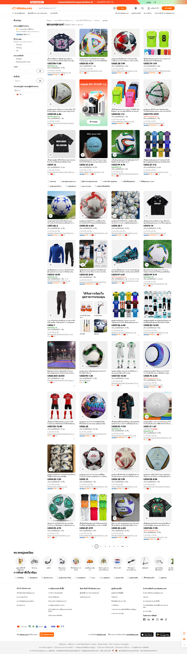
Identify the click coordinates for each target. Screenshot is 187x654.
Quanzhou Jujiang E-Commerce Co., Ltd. (125, 281)
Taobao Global (102, 644)
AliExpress (62, 644)
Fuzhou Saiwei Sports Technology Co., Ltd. (93, 233)
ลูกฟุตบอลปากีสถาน (55, 186)
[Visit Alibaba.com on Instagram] (157, 619)
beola (93, 578)
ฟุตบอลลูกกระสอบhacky (69, 181)
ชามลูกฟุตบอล (81, 578)
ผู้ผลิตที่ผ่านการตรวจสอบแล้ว (89, 593)
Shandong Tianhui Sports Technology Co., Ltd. (61, 380)
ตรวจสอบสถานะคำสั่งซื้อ (151, 601)
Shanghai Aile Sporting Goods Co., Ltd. (60, 334)
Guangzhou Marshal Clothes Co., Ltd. (155, 332)
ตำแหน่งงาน (21, 605)
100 (122, 546)
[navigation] (29, 283)
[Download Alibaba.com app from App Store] (147, 634)
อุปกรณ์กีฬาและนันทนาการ (64, 20)
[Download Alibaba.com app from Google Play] (163, 634)
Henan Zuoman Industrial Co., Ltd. (90, 71)
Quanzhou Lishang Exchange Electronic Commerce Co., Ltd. (93, 282)
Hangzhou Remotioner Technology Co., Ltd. (61, 233)
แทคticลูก (53, 181)
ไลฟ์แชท (114, 597)
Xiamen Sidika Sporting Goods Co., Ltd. (124, 71)
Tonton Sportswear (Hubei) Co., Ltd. (59, 72)
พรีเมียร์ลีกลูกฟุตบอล (129, 181)
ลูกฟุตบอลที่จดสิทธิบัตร (103, 186)
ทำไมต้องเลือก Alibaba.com (26, 593)
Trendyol (116, 644)
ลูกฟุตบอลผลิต (134, 578)
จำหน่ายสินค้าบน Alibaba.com (153, 593)
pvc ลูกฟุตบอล (105, 578)
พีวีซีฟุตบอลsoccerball (147, 181)
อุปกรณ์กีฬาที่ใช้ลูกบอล (83, 20)
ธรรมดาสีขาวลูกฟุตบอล (110, 181)
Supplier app (101, 634)
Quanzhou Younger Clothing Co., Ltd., (155, 172)
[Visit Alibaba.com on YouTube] (161, 619)
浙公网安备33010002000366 (129, 651)
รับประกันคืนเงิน (53, 597)
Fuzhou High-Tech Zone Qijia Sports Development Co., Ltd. (157, 71)
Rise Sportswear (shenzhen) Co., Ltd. (123, 435)
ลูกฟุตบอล (163, 578)
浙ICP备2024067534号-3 (148, 651)
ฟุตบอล (97, 20)
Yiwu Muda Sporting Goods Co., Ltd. (155, 284)
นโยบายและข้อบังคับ (55, 615)
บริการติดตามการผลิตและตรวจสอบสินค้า (60, 610)
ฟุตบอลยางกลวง (48, 578)
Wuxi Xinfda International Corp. (153, 123)
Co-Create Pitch (22, 597)
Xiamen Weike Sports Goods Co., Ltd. (91, 172)
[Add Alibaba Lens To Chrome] (47, 634)
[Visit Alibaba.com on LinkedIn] (148, 619)
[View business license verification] (113, 651)
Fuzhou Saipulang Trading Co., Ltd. (122, 121)
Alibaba (49, 20)
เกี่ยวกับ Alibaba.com (24, 588)
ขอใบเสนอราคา (85, 597)
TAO (110, 644)
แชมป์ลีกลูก (20, 578)
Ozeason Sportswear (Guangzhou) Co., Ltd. (125, 383)
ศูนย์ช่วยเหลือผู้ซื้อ (117, 593)
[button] (114, 8)
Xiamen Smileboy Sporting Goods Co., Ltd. (93, 486)
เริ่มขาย (145, 597)
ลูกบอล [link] (105, 20)
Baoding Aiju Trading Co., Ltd (153, 385)
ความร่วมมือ (147, 611)
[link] (184, 633)
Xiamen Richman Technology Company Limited (61, 123)
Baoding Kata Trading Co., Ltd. (57, 486)
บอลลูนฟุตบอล (72, 186)
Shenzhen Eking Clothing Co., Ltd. (154, 233)
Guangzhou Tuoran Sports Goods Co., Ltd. (157, 438)
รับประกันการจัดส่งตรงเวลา (57, 601)
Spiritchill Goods (84, 380)
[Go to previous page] (92, 546)
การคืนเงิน (114, 605)
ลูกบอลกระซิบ (119, 578)
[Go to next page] (127, 546)
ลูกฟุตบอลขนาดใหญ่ (65, 578)
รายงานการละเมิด (117, 613)
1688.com (71, 644)
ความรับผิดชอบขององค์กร (25, 601)
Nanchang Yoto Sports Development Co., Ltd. (93, 434)
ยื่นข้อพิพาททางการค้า (118, 601)
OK (40, 71)
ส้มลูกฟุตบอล (33, 578)
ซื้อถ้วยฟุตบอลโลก (149, 578)
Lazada (93, 644)
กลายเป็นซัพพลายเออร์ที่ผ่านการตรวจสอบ (155, 606)
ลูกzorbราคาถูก (86, 186)
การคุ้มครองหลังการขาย (56, 605)
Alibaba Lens (24, 634)
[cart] (142, 8)
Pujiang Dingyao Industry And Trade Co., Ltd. (61, 172)
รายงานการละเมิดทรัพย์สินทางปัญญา (123, 609)
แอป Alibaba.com (132, 634)
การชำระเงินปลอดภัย (55, 593)
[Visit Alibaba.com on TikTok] (166, 619)
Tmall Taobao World (82, 644)
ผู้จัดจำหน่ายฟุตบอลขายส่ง (89, 181)
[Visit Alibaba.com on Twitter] (153, 619)
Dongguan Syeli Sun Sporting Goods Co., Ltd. (125, 174)
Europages (125, 644)
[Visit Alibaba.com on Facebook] (144, 619)
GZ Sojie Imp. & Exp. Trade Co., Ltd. (58, 281)
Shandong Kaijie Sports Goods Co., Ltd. (124, 233)
